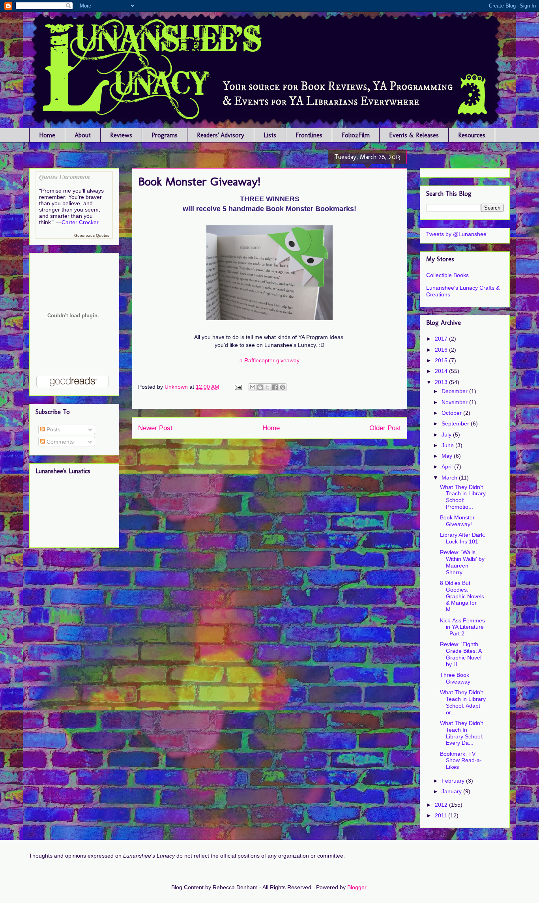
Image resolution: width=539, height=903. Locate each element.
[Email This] (252, 387)
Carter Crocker (80, 222)
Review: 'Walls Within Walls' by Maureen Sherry (462, 562)
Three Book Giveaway (455, 678)
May (448, 456)
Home (47, 135)
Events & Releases (414, 135)
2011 (441, 815)
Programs (165, 135)
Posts (52, 429)
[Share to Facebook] (275, 387)
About (83, 135)
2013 (442, 382)
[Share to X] (267, 387)
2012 (442, 805)
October (452, 413)
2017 (442, 338)
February (454, 780)
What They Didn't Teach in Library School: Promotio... (463, 497)
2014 (442, 371)
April (448, 466)
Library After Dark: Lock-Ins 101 (462, 538)
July (447, 434)
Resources (471, 135)
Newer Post (155, 428)
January (452, 791)
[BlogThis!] (260, 387)
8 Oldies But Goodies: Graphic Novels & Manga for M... (462, 596)
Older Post (385, 428)
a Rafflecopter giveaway (269, 360)
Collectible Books (447, 275)
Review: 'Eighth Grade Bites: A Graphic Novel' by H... (461, 654)
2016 (442, 350)
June (448, 445)
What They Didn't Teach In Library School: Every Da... (461, 733)
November (455, 402)
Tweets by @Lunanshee (456, 234)
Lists (270, 135)
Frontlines (309, 135)
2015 (442, 360)
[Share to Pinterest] (282, 387)
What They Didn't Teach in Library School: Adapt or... (463, 702)
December (455, 391)
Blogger (356, 887)
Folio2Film (356, 135)
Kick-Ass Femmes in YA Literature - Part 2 (462, 627)
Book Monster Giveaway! (457, 520)
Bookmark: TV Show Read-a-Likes (461, 760)
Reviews (121, 135)
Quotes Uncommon (64, 176)
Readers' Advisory (220, 135)
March (450, 477)
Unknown (177, 387)
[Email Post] (237, 387)
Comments (59, 441)
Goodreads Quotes (91, 235)
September (456, 423)
